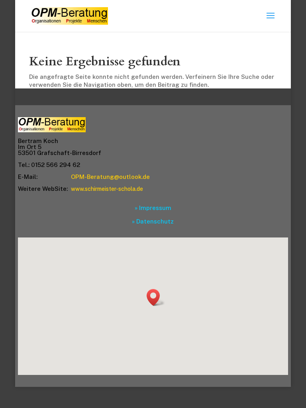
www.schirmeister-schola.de (107, 189)
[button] (155, 297)
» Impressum (153, 207)
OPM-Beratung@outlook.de (110, 176)
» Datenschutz (153, 221)
